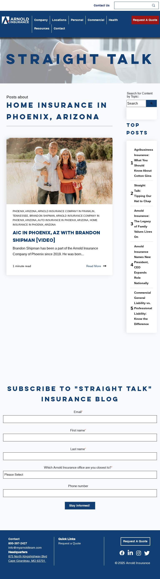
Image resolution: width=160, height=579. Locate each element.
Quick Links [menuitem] (66, 539)
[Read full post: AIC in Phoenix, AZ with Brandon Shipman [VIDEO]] (59, 171)
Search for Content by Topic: (139, 95)
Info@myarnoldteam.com (25, 547)
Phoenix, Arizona (25, 211)
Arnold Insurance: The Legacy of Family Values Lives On (143, 223)
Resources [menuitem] (41, 28)
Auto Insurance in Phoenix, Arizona (63, 220)
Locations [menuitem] (59, 20)
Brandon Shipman (42, 215)
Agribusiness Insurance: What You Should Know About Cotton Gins (143, 162)
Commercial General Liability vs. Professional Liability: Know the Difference (143, 308)
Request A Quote (145, 20)
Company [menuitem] (41, 20)
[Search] (151, 103)
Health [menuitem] (113, 20)
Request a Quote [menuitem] (69, 543)
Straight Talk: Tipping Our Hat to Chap (142, 193)
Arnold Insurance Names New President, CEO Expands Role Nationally (142, 265)
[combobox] (136, 103)
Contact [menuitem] (59, 28)
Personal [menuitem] (77, 20)
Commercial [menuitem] (96, 20)
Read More (93, 266)
